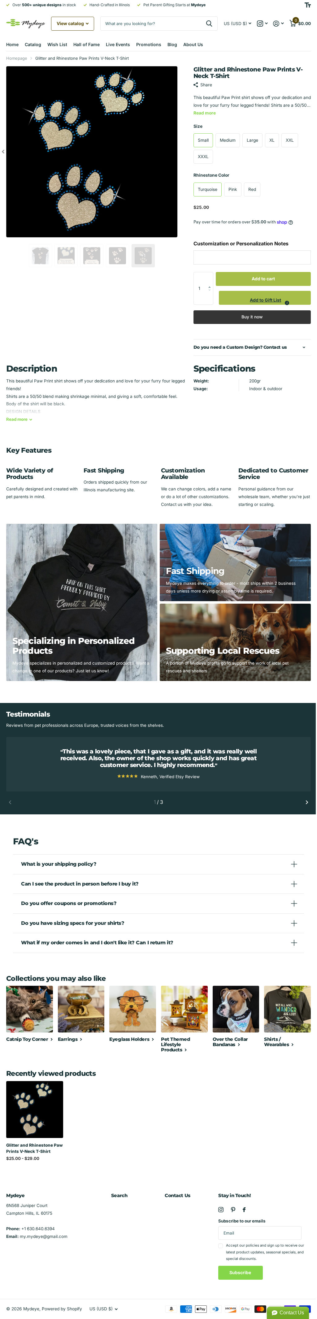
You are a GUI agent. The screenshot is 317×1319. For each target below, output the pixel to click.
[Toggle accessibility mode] (308, 5)
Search (118, 1194)
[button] (211, 278)
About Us (193, 44)
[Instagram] (217, 1207)
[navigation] (3, 151)
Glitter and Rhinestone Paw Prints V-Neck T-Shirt (33, 1146)
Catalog (33, 44)
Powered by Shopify (62, 1306)
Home (12, 44)
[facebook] (241, 1207)
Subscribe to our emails (239, 1219)
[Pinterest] (230, 1207)
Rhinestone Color (211, 175)
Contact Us (175, 1194)
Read (17, 419)
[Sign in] (278, 24)
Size (197, 126)
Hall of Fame (86, 44)
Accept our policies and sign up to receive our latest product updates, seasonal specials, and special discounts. (262, 1250)
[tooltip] (287, 303)
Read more (204, 112)
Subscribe (237, 1271)
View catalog (71, 23)
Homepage (16, 58)
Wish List (57, 44)
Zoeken (209, 23)
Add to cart (263, 278)
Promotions (148, 44)
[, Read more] (262, 24)
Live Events (118, 44)
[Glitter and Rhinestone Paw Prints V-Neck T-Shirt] (34, 1108)
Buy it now (252, 316)
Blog (172, 44)
